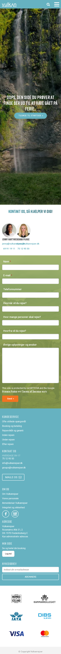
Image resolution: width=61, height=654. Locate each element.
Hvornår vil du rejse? (15, 303)
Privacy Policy (9, 391)
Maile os (11, 477)
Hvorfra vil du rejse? (14, 330)
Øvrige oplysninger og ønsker (20, 344)
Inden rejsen (8, 435)
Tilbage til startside (29, 115)
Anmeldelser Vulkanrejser (15, 503)
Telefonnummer (12, 289)
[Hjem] (9, 4)
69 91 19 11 (9, 248)
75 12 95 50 (23, 248)
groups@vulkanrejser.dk (14, 467)
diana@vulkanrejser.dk (23, 243)
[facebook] (5, 513)
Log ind (8, 554)
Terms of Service (31, 391)
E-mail (6, 275)
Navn (6, 261)
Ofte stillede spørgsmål (14, 421)
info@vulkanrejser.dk (12, 463)
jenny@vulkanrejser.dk (9, 243)
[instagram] (15, 513)
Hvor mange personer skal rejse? (22, 316)
